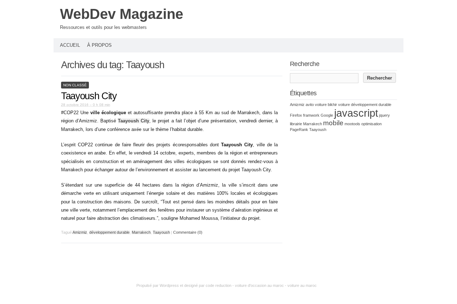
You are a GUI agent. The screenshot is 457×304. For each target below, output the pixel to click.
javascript (356, 113)
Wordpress (169, 285)
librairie (296, 124)
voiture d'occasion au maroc (259, 285)
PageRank (299, 129)
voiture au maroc (302, 285)
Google (327, 115)
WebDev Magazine (121, 14)
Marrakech (141, 232)
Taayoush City (88, 96)
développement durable (109, 232)
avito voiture (316, 104)
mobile (333, 123)
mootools (352, 124)
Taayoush (161, 232)
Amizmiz (79, 232)
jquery (384, 115)
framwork (311, 115)
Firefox (296, 115)
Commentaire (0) (187, 232)
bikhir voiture (339, 104)
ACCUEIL (70, 45)
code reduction (218, 285)
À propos (99, 45)
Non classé (75, 85)
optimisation (371, 124)
